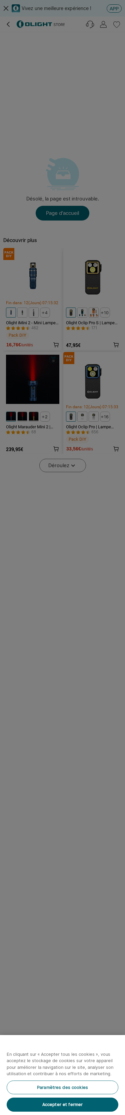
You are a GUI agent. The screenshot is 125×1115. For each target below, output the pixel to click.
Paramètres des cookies (62, 1087)
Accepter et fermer (62, 1104)
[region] (62, 1075)
